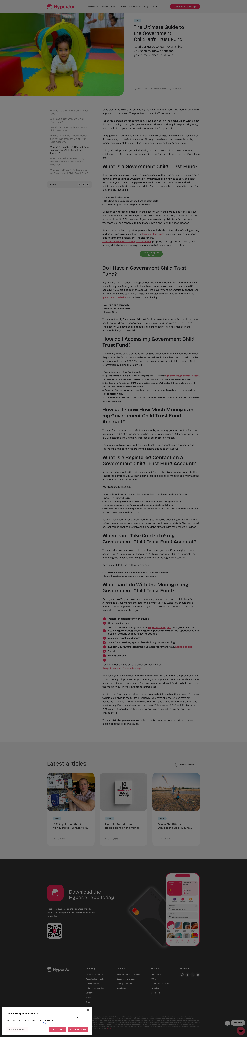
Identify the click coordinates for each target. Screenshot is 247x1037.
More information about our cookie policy (26, 1023)
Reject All (57, 1029)
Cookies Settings (17, 1029)
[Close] (88, 1010)
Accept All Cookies (78, 1029)
